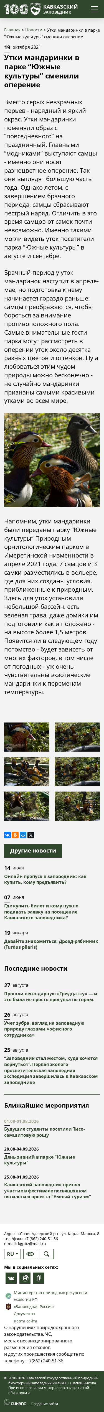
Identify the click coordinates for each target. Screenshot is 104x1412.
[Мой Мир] (23, 835)
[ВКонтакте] (7, 835)
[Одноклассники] (15, 835)
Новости (33, 29)
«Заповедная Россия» (34, 1306)
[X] (30, 835)
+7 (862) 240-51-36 (41, 1238)
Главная (12, 29)
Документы (24, 1313)
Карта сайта (25, 1321)
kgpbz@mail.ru (32, 1243)
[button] (26, 737)
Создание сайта (44, 1403)
